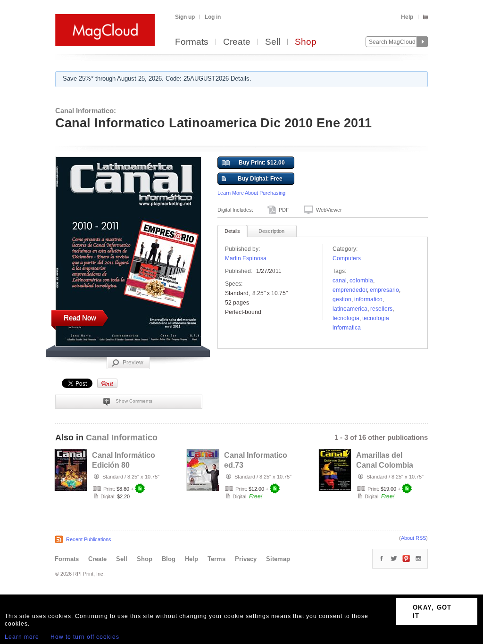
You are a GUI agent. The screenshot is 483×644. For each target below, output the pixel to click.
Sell (272, 42)
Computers (347, 258)
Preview (133, 362)
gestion (342, 299)
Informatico (368, 299)
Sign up (185, 17)
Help (407, 17)
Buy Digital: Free (260, 178)
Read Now (80, 318)
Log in (213, 17)
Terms (216, 558)
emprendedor (350, 290)
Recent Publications (88, 539)
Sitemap (278, 558)
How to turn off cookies (84, 637)
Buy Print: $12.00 (262, 162)
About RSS (413, 538)
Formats (191, 42)
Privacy (246, 558)
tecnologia (346, 318)
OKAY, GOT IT (432, 611)
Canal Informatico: (85, 111)
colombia (361, 280)
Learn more (22, 637)
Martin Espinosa (245, 258)
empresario (384, 290)
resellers (381, 308)
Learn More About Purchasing (251, 193)
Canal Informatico (122, 437)
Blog (168, 558)
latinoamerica (350, 308)
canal (340, 280)
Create (236, 42)
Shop (305, 42)
